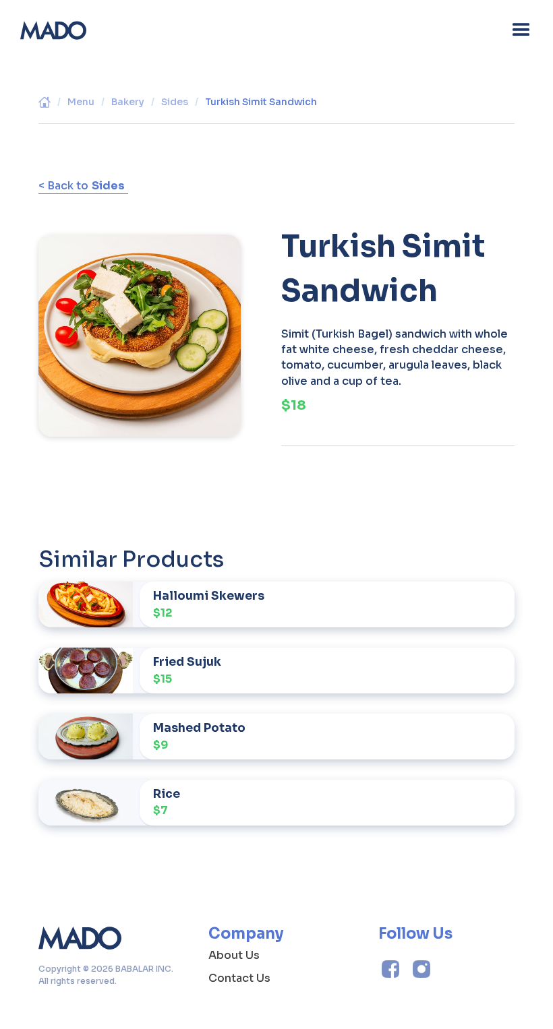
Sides (174, 102)
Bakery (127, 102)
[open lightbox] (139, 335)
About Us (234, 955)
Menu (80, 102)
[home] (53, 30)
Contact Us (239, 978)
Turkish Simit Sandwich (261, 102)
